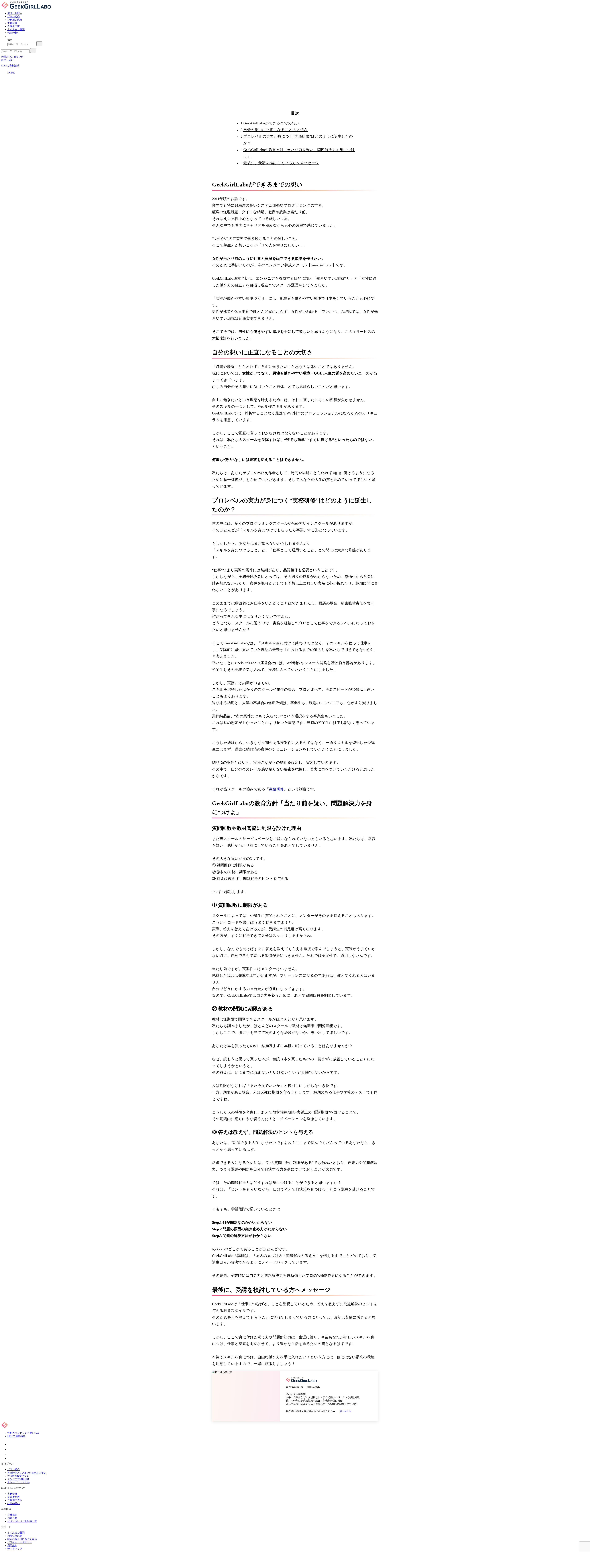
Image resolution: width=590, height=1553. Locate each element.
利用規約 (12, 1545)
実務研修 (12, 23)
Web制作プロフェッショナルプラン (26, 1472)
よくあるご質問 (16, 29)
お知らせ (12, 1518)
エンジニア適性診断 (18, 1479)
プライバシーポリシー (19, 1542)
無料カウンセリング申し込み (23, 1433)
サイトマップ (14, 1548)
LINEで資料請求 (16, 1436)
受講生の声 (13, 26)
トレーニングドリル (18, 1482)
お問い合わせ (14, 1536)
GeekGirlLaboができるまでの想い (271, 123)
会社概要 (12, 1514)
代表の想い (13, 32)
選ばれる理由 (14, 13)
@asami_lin (345, 1411)
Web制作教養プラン (18, 1476)
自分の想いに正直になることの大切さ (275, 130)
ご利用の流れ (14, 19)
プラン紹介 (13, 16)
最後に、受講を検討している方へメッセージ (281, 163)
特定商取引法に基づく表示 (22, 1539)
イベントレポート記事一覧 (22, 1521)
